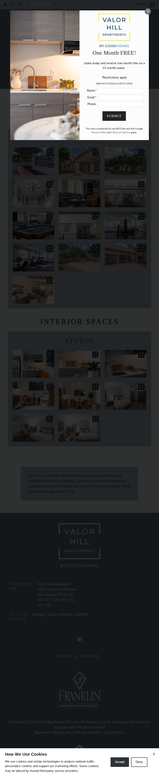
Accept (119, 762)
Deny (139, 762)
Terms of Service (121, 132)
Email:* (91, 97)
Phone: (91, 104)
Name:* (92, 90)
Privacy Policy (99, 132)
